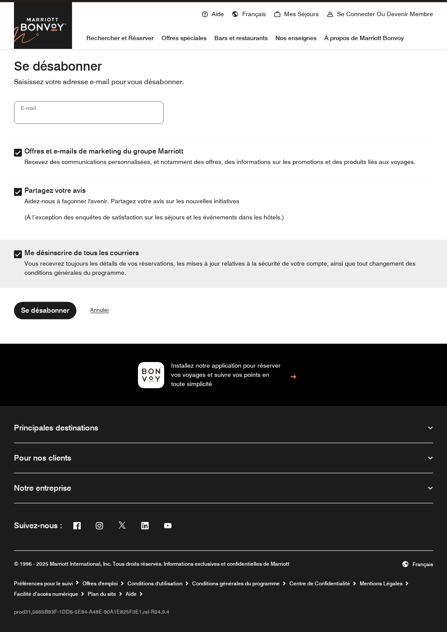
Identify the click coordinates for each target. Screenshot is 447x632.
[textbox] (89, 112)
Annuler (99, 310)
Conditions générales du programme (236, 584)
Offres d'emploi (100, 584)
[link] (223, 375)
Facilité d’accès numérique (46, 594)
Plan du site (102, 594)
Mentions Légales (381, 584)
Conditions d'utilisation (154, 584)
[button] (249, 13)
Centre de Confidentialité (319, 584)
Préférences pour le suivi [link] (43, 584)
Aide (131, 594)
